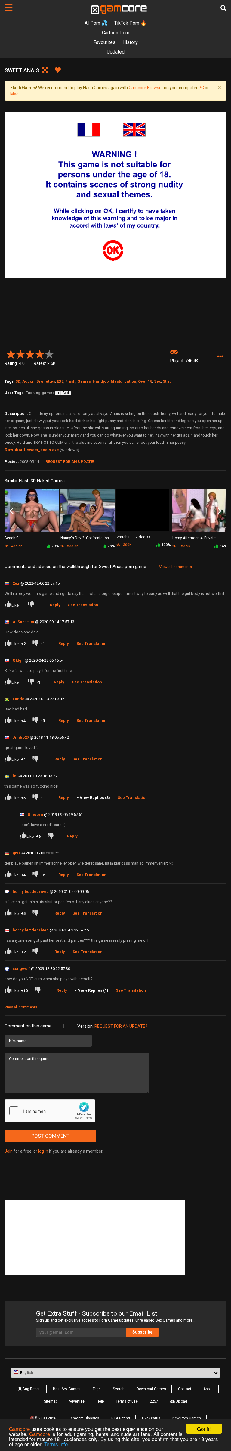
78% (111, 546)
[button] (220, 356)
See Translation (83, 605)
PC (201, 87)
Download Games (151, 1389)
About (208, 1389)
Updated (116, 52)
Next (219, 511)
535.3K (72, 546)
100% (166, 545)
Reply (55, 605)
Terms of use (127, 1401)
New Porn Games (186, 1418)
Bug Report (31, 1389)
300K (126, 545)
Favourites (104, 42)
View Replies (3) (95, 797)
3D (18, 381)
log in (43, 1151)
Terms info (56, 1444)
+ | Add (63, 393)
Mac (14, 94)
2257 (154, 1401)
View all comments (175, 566)
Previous (12, 511)
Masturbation (123, 381)
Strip (167, 381)
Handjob (101, 381)
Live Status (151, 1418)
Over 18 (145, 381)
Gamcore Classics (83, 1418)
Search (119, 1389)
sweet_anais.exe (43, 450)
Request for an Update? (120, 1026)
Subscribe (142, 1332)
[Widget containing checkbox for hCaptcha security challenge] (50, 1110)
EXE (60, 381)
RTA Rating (120, 1418)
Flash (70, 381)
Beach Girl (13, 538)
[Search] (223, 8)
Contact (184, 1389)
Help (100, 1401)
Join (9, 1151)
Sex (157, 381)
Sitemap (50, 1401)
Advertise (77, 1401)
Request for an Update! (69, 461)
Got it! (204, 1428)
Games (84, 381)
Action (28, 381)
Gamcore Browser (146, 87)
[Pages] (8, 7)
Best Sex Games (67, 1389)
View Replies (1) (93, 990)
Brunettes (45, 381)
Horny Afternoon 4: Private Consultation (194, 538)
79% (55, 546)
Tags (97, 1389)
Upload (181, 1401)
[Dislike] (32, 605)
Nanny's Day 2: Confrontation (84, 538)
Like (15, 605)
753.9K (184, 546)
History (130, 42)
